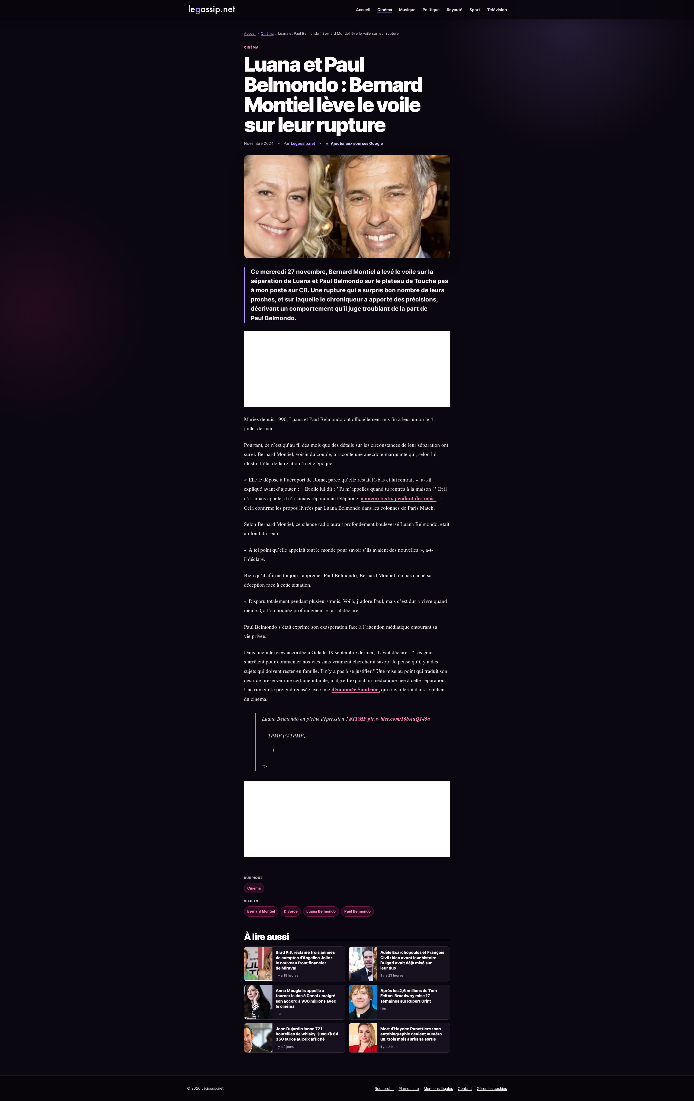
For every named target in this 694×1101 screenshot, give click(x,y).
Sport (475, 9)
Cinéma (384, 9)
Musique (407, 9)
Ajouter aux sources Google (357, 143)
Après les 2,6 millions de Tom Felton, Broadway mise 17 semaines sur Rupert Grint (408, 995)
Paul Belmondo (357, 911)
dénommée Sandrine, (356, 689)
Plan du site (409, 1088)
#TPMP (358, 718)
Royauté (454, 9)
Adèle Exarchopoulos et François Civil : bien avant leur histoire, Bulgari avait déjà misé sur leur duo (412, 960)
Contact (465, 1088)
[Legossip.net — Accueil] (211, 9)
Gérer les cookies (492, 1088)
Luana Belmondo (321, 911)
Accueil (363, 9)
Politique (431, 9)
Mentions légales (438, 1088)
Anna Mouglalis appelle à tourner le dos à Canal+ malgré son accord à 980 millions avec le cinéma (306, 998)
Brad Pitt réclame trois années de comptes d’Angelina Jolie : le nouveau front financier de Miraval (305, 960)
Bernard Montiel (261, 911)
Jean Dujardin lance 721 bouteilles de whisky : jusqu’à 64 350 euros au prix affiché (307, 1034)
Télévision (497, 9)
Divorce (291, 911)
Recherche (384, 1088)
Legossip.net (303, 143)
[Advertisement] (347, 369)
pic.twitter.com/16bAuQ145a (399, 718)
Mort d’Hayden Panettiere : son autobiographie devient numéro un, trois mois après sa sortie (411, 1034)
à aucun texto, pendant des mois (398, 498)
